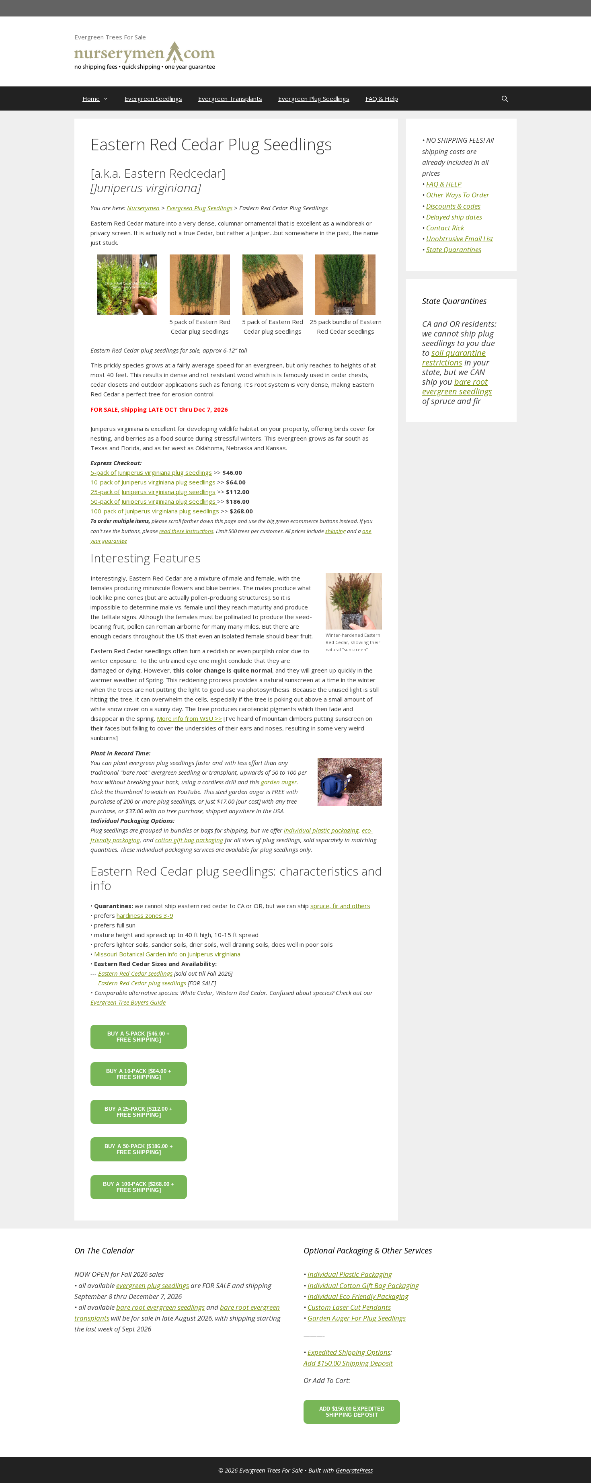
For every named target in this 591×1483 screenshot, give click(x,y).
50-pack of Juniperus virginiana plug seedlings (153, 501)
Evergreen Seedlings (153, 98)
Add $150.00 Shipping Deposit (348, 1363)
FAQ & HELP (444, 184)
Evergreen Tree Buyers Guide (128, 1002)
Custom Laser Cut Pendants (349, 1307)
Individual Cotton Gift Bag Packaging (363, 1285)
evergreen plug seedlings (152, 1285)
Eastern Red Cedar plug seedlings (142, 983)
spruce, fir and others (340, 906)
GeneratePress (354, 1470)
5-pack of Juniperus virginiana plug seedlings (151, 472)
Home (91, 98)
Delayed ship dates (454, 217)
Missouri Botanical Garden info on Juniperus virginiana (167, 954)
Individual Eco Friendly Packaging (358, 1296)
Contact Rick (445, 227)
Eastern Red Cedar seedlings (135, 973)
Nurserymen (143, 208)
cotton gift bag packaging (189, 840)
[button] (126, 284)
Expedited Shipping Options (349, 1352)
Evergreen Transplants (230, 98)
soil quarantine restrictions (454, 357)
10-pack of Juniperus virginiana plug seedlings (152, 482)
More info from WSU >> (189, 718)
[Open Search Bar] (505, 98)
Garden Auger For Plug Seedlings (357, 1318)
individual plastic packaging (321, 830)
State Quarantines (453, 249)
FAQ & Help (381, 98)
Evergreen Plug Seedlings (313, 98)
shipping (335, 531)
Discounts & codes (453, 206)
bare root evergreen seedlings (457, 386)
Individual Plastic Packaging (350, 1274)
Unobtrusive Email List (459, 238)
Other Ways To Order (457, 194)
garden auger (279, 782)
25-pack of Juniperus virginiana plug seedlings (152, 492)
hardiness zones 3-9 (145, 915)
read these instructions (186, 531)
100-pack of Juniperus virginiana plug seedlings (154, 511)
